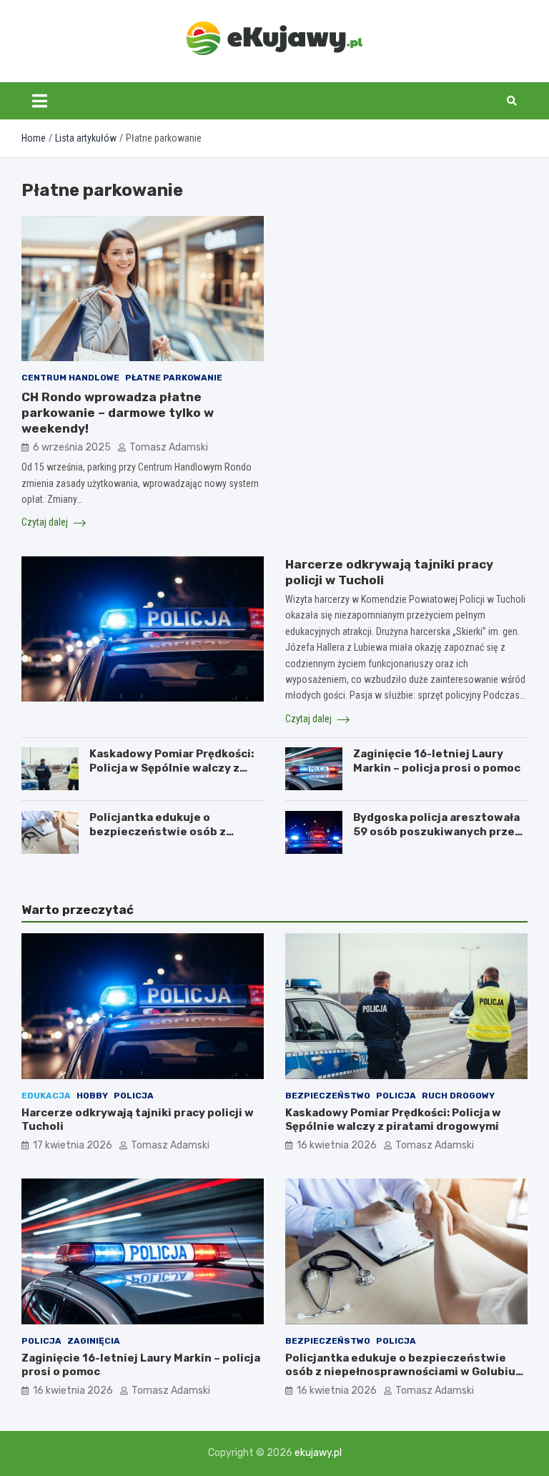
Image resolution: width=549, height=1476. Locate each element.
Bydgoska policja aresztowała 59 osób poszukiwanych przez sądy (437, 831)
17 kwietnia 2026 (72, 1145)
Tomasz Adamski (168, 447)
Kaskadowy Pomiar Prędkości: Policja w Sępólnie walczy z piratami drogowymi (171, 767)
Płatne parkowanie (173, 378)
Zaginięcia (93, 1341)
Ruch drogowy (458, 1096)
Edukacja (46, 1096)
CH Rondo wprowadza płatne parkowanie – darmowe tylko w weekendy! (117, 413)
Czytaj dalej (45, 522)
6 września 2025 (72, 447)
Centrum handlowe (70, 378)
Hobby (92, 1096)
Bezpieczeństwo (327, 1096)
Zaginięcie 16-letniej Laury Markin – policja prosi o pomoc (436, 760)
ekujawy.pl (318, 1453)
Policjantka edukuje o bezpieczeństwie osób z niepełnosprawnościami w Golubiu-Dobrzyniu (162, 838)
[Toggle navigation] (39, 100)
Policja (134, 1096)
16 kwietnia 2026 (337, 1145)
